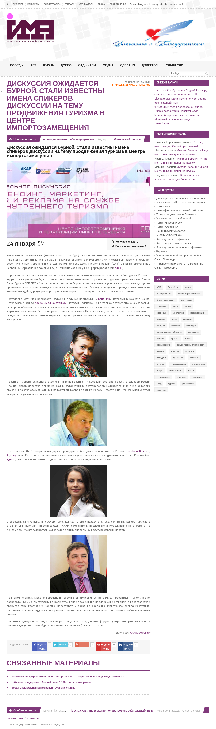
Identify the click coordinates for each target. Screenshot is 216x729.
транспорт (197, 377)
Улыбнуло (174, 65)
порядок (189, 351)
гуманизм (161, 306)
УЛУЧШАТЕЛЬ (86, 4)
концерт (161, 325)
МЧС (159, 287)
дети (175, 306)
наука (188, 338)
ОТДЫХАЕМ (87, 65)
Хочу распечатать (127, 241)
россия (160, 364)
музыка (175, 338)
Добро (66, 65)
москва (160, 338)
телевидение (163, 377)
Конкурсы (33, 4)
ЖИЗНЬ (48, 65)
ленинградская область (169, 332)
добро (187, 306)
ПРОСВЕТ (18, 4)
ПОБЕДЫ (17, 65)
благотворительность (189, 293)
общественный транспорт (190, 345)
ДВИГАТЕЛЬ (150, 65)
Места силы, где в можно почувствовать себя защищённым (45, 139)
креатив (175, 325)
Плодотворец (52, 4)
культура (191, 325)
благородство (164, 293)
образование (163, 345)
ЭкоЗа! (101, 4)
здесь (118, 268)
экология (161, 390)
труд (159, 383)
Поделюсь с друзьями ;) (130, 246)
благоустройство (166, 300)
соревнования (178, 364)
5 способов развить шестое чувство (177, 115)
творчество (175, 370)
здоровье (161, 313)
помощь (175, 351)
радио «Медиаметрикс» (50, 302)
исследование (198, 313)
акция (188, 287)
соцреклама (198, 364)
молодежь (193, 332)
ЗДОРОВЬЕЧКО (118, 4)
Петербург (173, 287)
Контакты (33, 718)
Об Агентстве (15, 718)
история (161, 319)
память (160, 351)
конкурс (187, 319)
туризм (171, 383)
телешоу (181, 377)
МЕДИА (108, 65)
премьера (178, 357)
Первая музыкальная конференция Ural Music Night (42, 687)
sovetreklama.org (140, 632)
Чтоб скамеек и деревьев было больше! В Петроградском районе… (52, 682)
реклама (194, 357)
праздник (161, 357)
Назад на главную (139, 82)
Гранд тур (103, 298)
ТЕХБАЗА (69, 4)
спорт (160, 370)
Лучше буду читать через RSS (132, 85)
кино (174, 319)
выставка (186, 300)
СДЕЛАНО (127, 65)
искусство (178, 313)
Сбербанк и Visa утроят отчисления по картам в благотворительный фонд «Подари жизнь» (67, 676)
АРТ (33, 65)
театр (191, 370)
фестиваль (188, 383)
